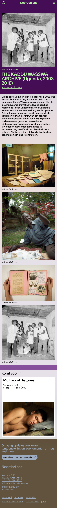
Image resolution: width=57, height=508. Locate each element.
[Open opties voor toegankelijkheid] (4, 3)
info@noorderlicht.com (15, 483)
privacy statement (12, 501)
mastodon (31, 497)
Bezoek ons (8, 489)
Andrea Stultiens (12, 87)
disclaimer (32, 501)
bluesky (18, 497)
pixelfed (7, 497)
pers (43, 501)
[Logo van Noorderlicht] (28, 3)
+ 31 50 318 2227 (12, 480)
